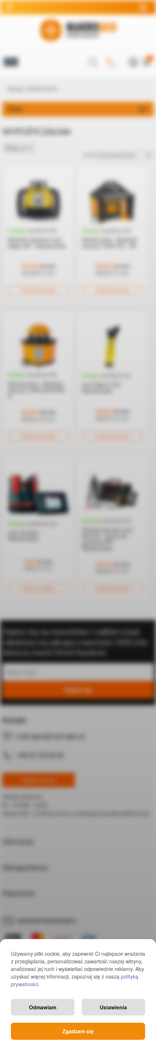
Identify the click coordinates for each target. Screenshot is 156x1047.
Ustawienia (113, 1007)
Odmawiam (42, 1007)
